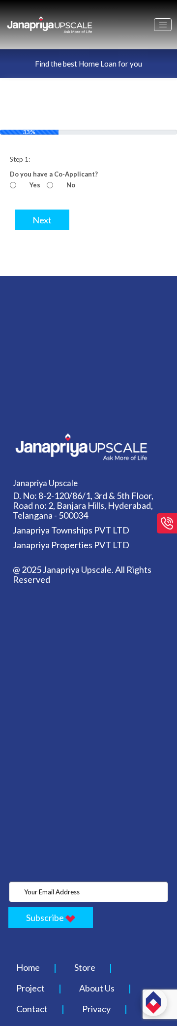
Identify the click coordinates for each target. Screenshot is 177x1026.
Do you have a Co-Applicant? (54, 174)
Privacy (96, 1008)
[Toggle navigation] (163, 24)
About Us (97, 988)
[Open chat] (153, 1002)
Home (28, 967)
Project (30, 988)
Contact (32, 1008)
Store (84, 967)
